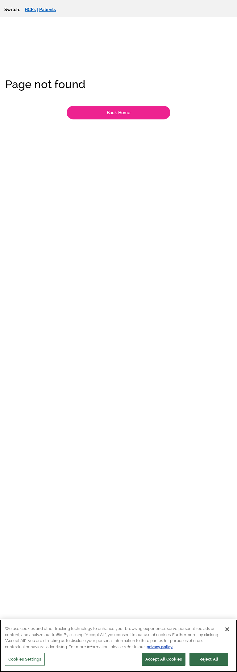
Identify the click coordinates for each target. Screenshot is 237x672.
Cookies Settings (24, 659)
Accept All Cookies (163, 659)
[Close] (227, 629)
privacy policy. (160, 646)
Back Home (118, 112)
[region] (118, 645)
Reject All (208, 659)
